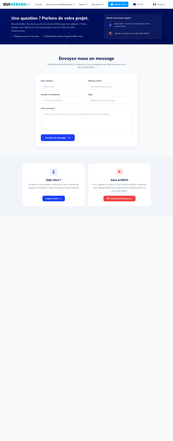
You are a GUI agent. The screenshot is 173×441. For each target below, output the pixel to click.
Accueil (38, 4)
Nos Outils (96, 4)
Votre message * (48, 108)
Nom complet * (47, 81)
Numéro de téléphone (50, 94)
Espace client (120, 4)
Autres (82, 4)
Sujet (90, 94)
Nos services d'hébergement (59, 4)
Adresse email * (95, 81)
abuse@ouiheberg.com (121, 198)
